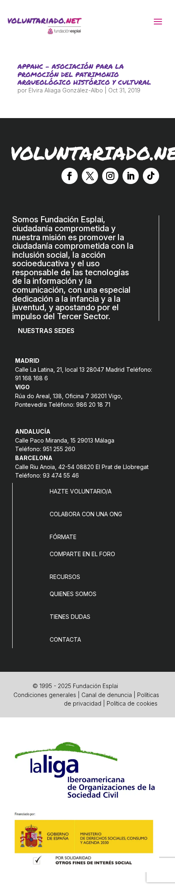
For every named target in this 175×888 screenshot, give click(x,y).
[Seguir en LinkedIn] (130, 176)
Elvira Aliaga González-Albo (65, 90)
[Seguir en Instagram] (110, 176)
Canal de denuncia (106, 694)
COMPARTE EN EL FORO (82, 553)
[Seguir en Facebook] (69, 176)
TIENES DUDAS (70, 616)
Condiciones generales (44, 694)
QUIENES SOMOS (73, 593)
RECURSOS (65, 576)
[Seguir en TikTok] (151, 176)
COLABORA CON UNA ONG (86, 514)
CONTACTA (65, 639)
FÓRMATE (63, 536)
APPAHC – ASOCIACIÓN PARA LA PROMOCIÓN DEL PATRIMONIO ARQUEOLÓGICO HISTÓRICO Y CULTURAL (84, 73)
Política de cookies (132, 703)
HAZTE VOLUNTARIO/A (81, 491)
